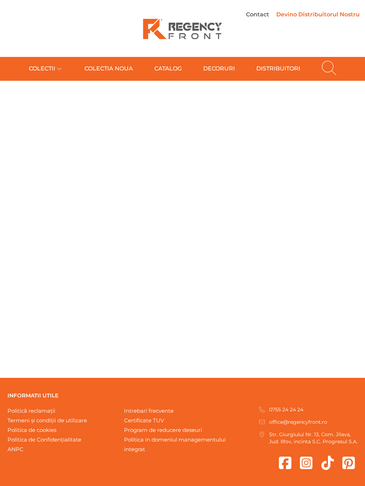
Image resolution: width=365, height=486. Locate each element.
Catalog (168, 68)
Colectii (42, 68)
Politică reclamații (31, 410)
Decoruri (219, 68)
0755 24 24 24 (286, 409)
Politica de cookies (31, 430)
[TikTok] (327, 463)
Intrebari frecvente (149, 410)
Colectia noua (108, 68)
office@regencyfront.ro (298, 422)
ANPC (15, 449)
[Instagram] (306, 463)
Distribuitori (278, 68)
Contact (257, 14)
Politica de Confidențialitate (44, 439)
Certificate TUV (144, 420)
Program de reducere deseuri (163, 430)
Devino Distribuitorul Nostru (318, 14)
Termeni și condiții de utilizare (47, 420)
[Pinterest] (349, 463)
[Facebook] (285, 463)
